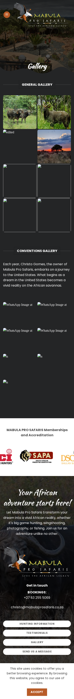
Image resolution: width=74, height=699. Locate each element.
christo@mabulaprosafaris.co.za (37, 607)
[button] (6, 14)
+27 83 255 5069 (37, 597)
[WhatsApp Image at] (20, 314)
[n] (20, 366)
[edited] (54, 112)
